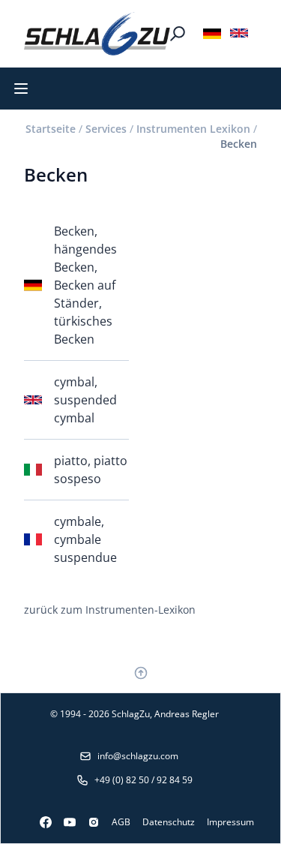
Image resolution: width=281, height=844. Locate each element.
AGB (121, 821)
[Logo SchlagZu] (97, 34)
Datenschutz (168, 821)
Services (106, 129)
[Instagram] (88, 822)
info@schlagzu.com (137, 755)
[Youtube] (64, 822)
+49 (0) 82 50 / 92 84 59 (143, 779)
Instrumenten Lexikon (193, 129)
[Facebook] (40, 822)
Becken (238, 144)
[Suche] (177, 33)
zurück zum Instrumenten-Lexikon (110, 609)
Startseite (50, 129)
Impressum (230, 821)
